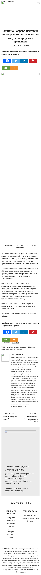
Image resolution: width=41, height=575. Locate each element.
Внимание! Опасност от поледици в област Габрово (10, 417)
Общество (15, 343)
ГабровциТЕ (11, 534)
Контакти (30, 521)
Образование (11, 523)
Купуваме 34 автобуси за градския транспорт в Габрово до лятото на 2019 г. (18, 306)
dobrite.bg (9, 491)
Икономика (11, 520)
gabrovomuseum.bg (13, 481)
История (11, 532)
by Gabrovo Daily (16, 46)
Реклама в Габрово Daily (30, 518)
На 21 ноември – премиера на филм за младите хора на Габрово (30, 418)
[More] (14, 66)
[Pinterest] (33, 59)
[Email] (6, 66)
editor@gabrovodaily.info (10, 570)
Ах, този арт (11, 529)
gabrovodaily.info (12, 474)
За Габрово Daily (30, 515)
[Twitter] (16, 59)
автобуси (10, 347)
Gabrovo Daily (19, 354)
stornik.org (19, 491)
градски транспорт (20, 347)
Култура (11, 526)
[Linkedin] (24, 59)
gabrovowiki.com (12, 476)
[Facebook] (7, 59)
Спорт (11, 537)
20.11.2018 (26, 46)
